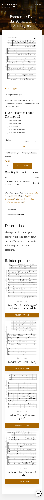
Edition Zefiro (10, 5)
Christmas (8, 199)
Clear (23, 146)
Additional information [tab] (15, 214)
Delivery (9, 140)
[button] (35, 39)
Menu (39, 4)
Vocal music (14, 196)
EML (14, 199)
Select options (22, 315)
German (20, 199)
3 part (29, 196)
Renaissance (18, 202)
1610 (24, 196)
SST (24, 202)
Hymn (26, 199)
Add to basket (22, 166)
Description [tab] (11, 210)
